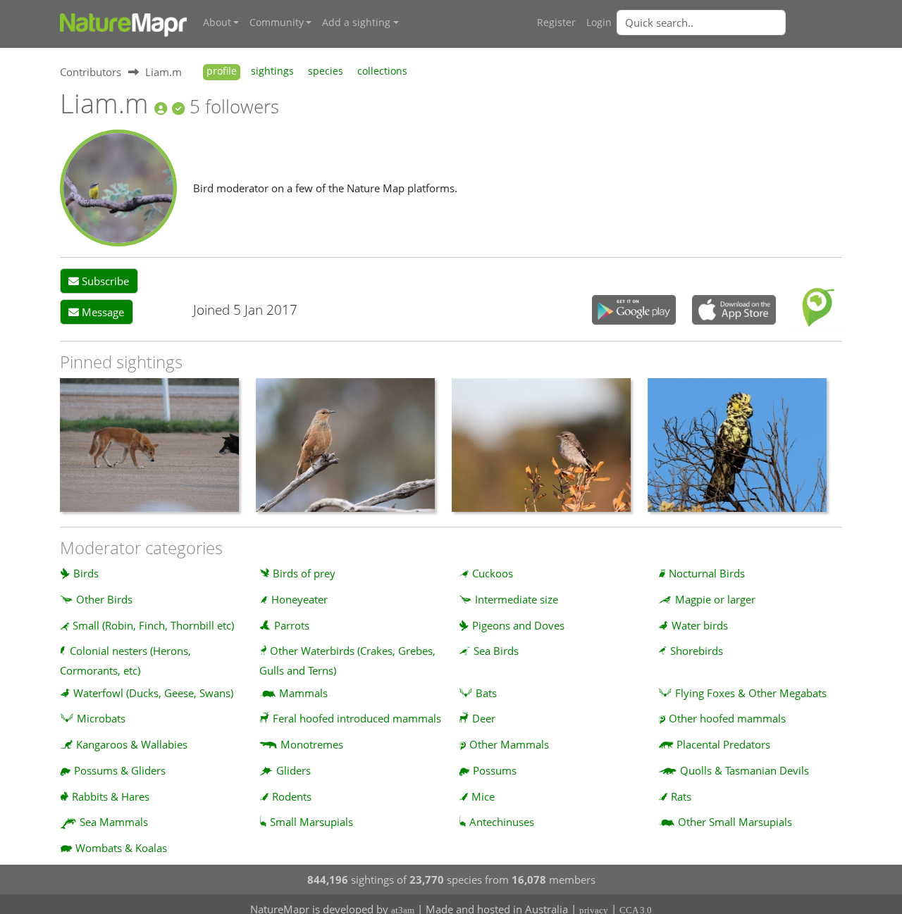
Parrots (291, 625)
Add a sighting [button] (356, 22)
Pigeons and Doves (518, 625)
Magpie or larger (715, 599)
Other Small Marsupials (735, 822)
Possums (495, 770)
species (325, 71)
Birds (86, 573)
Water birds (700, 625)
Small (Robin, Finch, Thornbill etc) (153, 625)
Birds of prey (304, 573)
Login (599, 22)
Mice (483, 796)
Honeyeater (299, 599)
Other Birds (104, 599)
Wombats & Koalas (121, 848)
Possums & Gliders (120, 770)
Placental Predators (723, 744)
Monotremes (311, 744)
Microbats (101, 718)
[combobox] (729, 22)
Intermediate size (516, 599)
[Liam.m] (118, 187)
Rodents (291, 796)
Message (101, 312)
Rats (681, 796)
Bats (486, 693)
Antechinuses (501, 822)
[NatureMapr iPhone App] (734, 311)
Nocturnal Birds (707, 573)
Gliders (293, 770)
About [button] (217, 22)
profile (221, 71)
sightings (272, 71)
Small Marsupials (311, 822)
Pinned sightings (121, 361)
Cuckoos (492, 573)
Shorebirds (696, 651)
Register (556, 22)
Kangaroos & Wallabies (131, 744)
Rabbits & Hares (110, 796)
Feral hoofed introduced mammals (357, 718)
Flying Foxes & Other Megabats (751, 693)
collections (382, 71)
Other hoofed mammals (727, 718)
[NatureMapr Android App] (634, 311)
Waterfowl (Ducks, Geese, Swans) (153, 693)
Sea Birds (496, 651)
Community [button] (276, 22)
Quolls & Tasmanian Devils (744, 770)
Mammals (303, 693)
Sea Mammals (114, 822)
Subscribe (104, 281)
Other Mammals (509, 744)
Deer (483, 718)
